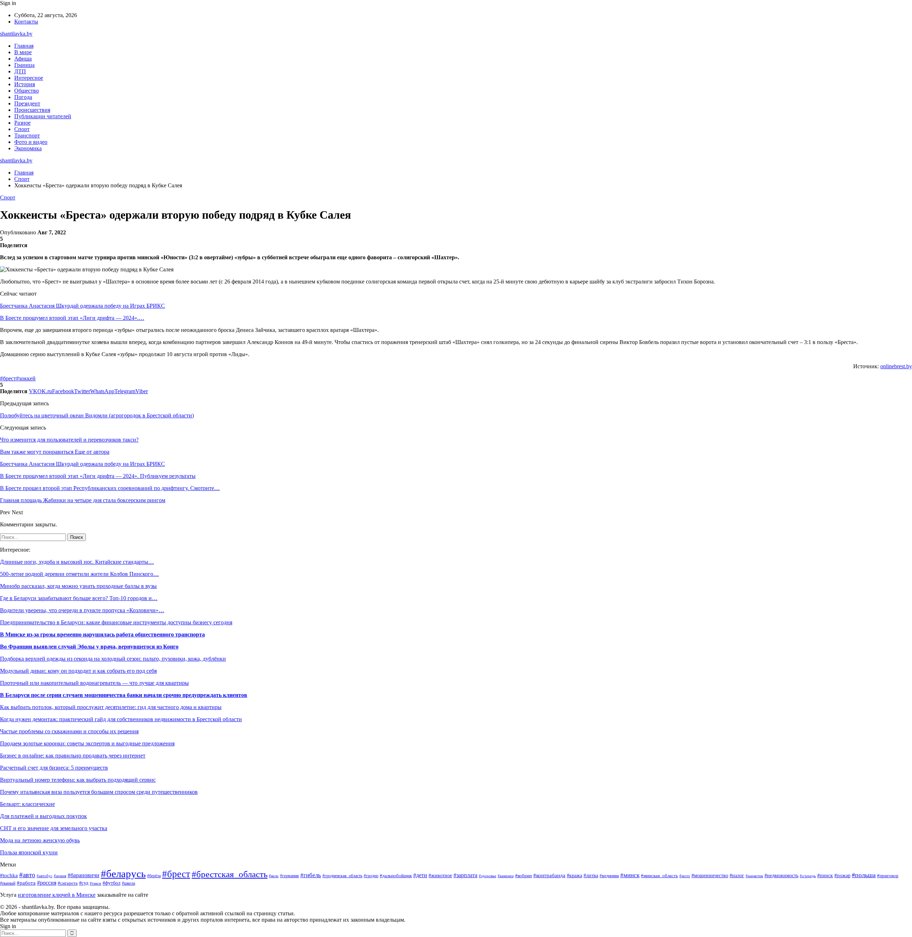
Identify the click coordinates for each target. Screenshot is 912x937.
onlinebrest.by (896, 366)
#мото (684, 876)
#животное (440, 875)
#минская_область (659, 875)
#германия (289, 875)
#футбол (111, 883)
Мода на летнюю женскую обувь (40, 840)
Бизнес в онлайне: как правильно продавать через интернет (72, 756)
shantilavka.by (16, 34)
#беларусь (123, 873)
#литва (591, 875)
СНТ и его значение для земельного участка (53, 828)
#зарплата (465, 875)
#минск (629, 875)
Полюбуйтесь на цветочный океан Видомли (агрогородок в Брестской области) (97, 415)
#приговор (887, 875)
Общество (26, 91)
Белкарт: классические (27, 804)
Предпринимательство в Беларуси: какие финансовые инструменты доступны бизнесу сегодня (116, 622)
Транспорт (27, 135)
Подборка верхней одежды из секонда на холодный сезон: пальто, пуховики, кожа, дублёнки (113, 659)
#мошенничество (709, 875)
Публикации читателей (42, 116)
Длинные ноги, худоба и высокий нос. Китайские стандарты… (77, 562)
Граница (24, 65)
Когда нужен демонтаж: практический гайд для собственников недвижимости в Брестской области (121, 719)
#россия (46, 883)
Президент (27, 103)
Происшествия (32, 110)
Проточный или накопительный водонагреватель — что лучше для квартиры (94, 683)
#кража (574, 875)
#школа (128, 883)
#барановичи (83, 875)
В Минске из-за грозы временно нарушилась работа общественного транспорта (102, 634)
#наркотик (754, 876)
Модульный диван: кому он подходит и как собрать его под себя (78, 671)
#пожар (842, 875)
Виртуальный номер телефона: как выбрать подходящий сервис (78, 780)
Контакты (26, 22)
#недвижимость (781, 875)
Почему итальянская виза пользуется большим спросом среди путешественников (99, 792)
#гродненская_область (342, 876)
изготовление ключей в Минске (56, 895)
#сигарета (68, 883)
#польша (864, 875)
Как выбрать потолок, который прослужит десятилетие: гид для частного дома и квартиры (111, 707)
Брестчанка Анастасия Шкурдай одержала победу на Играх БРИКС (82, 306)
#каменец (506, 876)
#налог (737, 875)
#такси (95, 883)
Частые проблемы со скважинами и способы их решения (69, 731)
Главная (23, 46)
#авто (27, 875)
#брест (8, 378)
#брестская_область (230, 874)
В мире (23, 52)
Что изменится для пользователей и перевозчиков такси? (69, 440)
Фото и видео (30, 142)
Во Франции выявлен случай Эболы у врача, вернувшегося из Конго (89, 647)
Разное (22, 123)
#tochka (9, 875)
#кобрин (523, 875)
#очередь (808, 876)
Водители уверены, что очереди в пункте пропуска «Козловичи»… (82, 610)
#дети (420, 875)
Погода (23, 97)
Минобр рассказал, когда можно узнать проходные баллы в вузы (78, 586)
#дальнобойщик (396, 875)
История (24, 84)
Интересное (28, 78)
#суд (83, 883)
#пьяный (7, 883)
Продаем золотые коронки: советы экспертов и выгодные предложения (87, 743)
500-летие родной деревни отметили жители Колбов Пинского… (79, 574)
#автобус (44, 876)
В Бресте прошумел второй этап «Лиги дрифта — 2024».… (72, 318)
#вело (274, 876)
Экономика (28, 148)
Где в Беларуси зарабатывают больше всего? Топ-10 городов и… (78, 598)
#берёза (154, 875)
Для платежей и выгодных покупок (43, 816)
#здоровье (487, 876)
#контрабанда (549, 875)
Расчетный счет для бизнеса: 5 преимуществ (54, 768)
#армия (60, 876)
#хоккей (26, 378)
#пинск (825, 875)
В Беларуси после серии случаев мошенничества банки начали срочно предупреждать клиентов (123, 695)
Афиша (23, 59)
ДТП (20, 71)
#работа (26, 883)
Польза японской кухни (29, 852)
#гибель (310, 875)
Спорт (22, 129)
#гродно (371, 875)
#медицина (609, 876)
